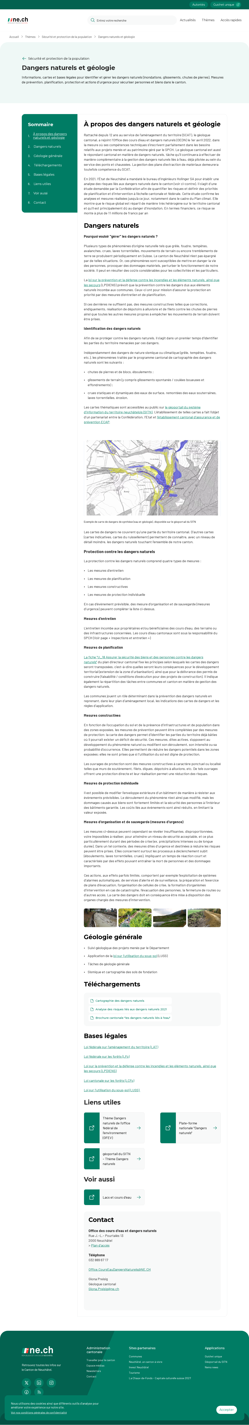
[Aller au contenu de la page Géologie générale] (49, 153)
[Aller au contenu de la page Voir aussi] (49, 190)
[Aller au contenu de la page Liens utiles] (49, 181)
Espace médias (95, 1365)
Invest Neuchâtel (139, 1367)
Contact (91, 1376)
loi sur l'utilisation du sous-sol (135, 956)
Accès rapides (231, 20)
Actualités (188, 20)
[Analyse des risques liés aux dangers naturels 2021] (130, 1009)
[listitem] (114, 1127)
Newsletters (94, 1371)
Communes (135, 1356)
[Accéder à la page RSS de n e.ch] (39, 1392)
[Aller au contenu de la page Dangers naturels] (49, 144)
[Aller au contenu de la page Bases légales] (49, 172)
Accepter (226, 1410)
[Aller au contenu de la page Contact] (49, 200)
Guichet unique (223, 4)
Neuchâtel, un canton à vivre (145, 1361)
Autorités (198, 4)
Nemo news (211, 1367)
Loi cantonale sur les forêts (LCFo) (109, 1080)
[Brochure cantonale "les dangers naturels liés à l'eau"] (130, 1017)
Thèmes (208, 20)
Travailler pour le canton (101, 1360)
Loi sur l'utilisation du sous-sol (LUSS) (112, 1090)
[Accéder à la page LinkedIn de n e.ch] (39, 1382)
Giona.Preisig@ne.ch (104, 1289)
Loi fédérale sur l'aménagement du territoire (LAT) (121, 1047)
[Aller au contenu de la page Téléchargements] (49, 163)
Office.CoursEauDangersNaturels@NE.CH (120, 1269)
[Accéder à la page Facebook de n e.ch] (26, 1392)
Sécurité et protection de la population (67, 36)
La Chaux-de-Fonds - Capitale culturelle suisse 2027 (160, 1378)
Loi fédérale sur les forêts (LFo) (107, 1056)
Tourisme (134, 1372)
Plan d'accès (100, 1245)
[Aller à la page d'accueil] (18, 20)
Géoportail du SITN (216, 1361)
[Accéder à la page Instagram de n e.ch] (51, 1382)
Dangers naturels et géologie (116, 36)
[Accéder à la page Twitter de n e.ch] (26, 1382)
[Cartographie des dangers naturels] (130, 1000)
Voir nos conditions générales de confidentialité (39, 1412)
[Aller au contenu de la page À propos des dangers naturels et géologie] (49, 133)
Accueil (14, 36)
